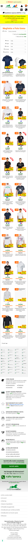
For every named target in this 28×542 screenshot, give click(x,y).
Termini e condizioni (14, 536)
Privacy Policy (14, 533)
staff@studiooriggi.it (14, 530)
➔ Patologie (20, 385)
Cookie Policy (14, 534)
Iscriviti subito (14, 466)
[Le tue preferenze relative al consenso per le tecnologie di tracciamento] (2, 540)
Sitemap (4, 501)
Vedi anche (20, 34)
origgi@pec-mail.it (11, 528)
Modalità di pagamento (8, 507)
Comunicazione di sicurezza (14, 539)
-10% (5, 18)
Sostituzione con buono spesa (10, 513)
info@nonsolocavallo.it (21, 527)
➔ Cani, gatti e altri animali (12, 454)
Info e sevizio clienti (7, 495)
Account (4, 498)
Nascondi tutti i (21, 36)
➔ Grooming (9, 387)
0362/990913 (7, 527)
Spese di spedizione (7, 504)
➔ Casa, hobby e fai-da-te (13, 456)
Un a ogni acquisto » (14, 2)
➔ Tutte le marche (10, 449)
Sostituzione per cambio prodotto (11, 510)
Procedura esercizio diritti (14, 537)
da (15, 13)
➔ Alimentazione (10, 385)
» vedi (7, 407)
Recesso (4, 515)
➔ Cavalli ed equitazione (12, 452)
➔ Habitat (19, 387)
